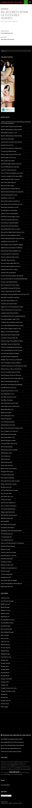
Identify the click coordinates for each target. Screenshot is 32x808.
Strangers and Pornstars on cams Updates (16, 735)
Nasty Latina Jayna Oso (7, 465)
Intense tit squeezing (6, 418)
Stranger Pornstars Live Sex (8, 691)
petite (15, 774)
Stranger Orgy (4, 685)
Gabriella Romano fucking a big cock (10, 188)
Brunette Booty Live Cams (8, 619)
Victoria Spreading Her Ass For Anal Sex (11, 350)
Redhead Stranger (5, 654)
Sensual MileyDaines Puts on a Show (10, 229)
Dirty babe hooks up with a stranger (10, 481)
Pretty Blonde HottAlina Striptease (10, 353)
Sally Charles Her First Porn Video (10, 285)
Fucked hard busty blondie (8, 546)
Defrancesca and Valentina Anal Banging (11, 384)
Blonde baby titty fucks (7, 586)
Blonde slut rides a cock (7, 565)
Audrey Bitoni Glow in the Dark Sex (10, 406)
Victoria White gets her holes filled (10, 167)
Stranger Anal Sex (5, 663)
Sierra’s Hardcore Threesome (8, 505)
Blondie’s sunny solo (6, 487)
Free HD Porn (15, 803)
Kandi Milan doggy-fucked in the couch (11, 163)
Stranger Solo (4, 697)
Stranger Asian (5, 666)
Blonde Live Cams (5, 610)
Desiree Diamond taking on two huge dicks (12, 191)
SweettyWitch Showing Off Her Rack (10, 288)
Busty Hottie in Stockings (7, 477)
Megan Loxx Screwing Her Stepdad (10, 331)
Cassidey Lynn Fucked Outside (9, 303)
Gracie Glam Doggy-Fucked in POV (10, 319)
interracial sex (28, 767)
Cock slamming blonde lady (8, 509)
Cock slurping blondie (6, 574)
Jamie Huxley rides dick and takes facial (11, 148)
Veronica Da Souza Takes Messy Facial (11, 748)
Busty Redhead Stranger (7, 632)
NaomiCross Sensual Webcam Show (10, 235)
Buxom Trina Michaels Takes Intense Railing (12, 745)
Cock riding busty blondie (7, 422)
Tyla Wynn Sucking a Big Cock (9, 568)
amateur (14, 769)
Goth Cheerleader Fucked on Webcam (11, 362)
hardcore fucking (6, 761)
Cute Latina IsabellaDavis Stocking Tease (11, 347)
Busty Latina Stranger (6, 629)
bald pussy (16, 763)
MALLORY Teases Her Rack (8, 260)
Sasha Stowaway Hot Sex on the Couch (11, 375)
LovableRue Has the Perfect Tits (9, 241)
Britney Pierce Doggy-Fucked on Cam (11, 328)
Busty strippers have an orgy (8, 157)
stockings (28, 766)
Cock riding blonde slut (7, 540)
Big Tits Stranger (5, 607)
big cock (7, 772)
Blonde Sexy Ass (5, 616)
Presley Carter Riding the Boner (9, 282)
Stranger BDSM (5, 669)
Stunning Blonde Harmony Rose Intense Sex (12, 742)
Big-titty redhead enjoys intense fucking (11, 129)
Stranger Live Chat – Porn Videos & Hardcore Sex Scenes (12, 2)
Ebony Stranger (5, 635)
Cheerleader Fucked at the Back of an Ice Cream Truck (15, 294)
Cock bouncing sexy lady (7, 474)
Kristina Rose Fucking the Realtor (10, 223)
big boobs (20, 774)
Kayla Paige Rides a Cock (7, 394)
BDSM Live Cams (5, 604)
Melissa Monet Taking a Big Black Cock (11, 251)
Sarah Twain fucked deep (7, 139)
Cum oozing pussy (5, 456)
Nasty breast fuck (5, 459)
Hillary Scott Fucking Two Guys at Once (11, 310)
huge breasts (3, 769)
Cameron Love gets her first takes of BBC (11, 176)
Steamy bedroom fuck (6, 462)
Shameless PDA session (7, 471)
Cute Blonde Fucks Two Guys (8, 387)
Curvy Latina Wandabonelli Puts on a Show (12, 325)
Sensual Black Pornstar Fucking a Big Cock (12, 378)
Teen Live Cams (5, 703)
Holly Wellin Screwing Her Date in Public (12, 739)
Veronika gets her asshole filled (9, 210)
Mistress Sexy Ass (5, 644)
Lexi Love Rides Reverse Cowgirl (9, 490)
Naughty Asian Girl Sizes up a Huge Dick (11, 359)
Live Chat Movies (5, 785)
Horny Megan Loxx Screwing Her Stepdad (12, 244)
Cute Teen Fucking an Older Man (9, 338)
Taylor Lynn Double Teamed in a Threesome (12, 543)
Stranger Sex (4, 9)
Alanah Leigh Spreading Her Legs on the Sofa (12, 238)
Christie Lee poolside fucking (8, 151)
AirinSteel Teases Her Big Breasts (9, 356)
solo (7, 769)
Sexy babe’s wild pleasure (7, 38)
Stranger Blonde (5, 675)
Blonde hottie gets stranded (8, 440)
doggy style (14, 764)
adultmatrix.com (4, 764)
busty (17, 761)
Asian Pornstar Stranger (7, 601)
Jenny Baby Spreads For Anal (8, 397)
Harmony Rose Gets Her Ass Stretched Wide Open (14, 278)
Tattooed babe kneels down (8, 425)
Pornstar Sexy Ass (5, 647)
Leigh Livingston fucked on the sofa (10, 179)
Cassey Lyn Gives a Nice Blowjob (9, 213)
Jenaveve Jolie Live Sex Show (8, 272)
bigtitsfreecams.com (5, 766)
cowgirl (2, 763)
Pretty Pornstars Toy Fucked (8, 552)
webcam (28, 769)
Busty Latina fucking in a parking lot (10, 201)
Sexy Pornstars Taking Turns (8, 502)
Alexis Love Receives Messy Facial (10, 257)
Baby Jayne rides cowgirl (7, 185)
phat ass (12, 763)
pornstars (18, 769)
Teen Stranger (4, 706)
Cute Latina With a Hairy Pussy (9, 443)
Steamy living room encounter (9, 468)
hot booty (25, 772)
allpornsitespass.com (21, 764)
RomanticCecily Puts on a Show (9, 269)
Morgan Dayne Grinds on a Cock (9, 390)
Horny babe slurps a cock (7, 415)
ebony (10, 767)
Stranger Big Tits (5, 672)
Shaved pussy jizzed (6, 412)
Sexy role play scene (6, 493)
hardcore (14, 771)
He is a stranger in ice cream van (9, 431)
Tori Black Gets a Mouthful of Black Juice (11, 322)
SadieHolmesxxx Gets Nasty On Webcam (11, 247)
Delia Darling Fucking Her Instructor (10, 266)
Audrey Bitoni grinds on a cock (9, 132)
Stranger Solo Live (5, 700)
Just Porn (20, 803)
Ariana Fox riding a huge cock (8, 170)
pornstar (23, 769)
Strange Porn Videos (4, 803)
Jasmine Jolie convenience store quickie (11, 126)
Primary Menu (30, 2)
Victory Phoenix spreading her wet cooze (12, 173)
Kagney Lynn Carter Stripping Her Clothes (12, 306)
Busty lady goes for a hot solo (8, 555)
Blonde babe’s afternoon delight (9, 450)
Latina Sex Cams (5, 641)
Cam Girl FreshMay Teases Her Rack (10, 372)
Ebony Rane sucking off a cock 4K (10, 207)
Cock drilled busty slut (7, 32)
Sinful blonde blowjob (6, 446)
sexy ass (3, 772)
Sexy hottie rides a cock (7, 496)
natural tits (22, 767)
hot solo (24, 766)
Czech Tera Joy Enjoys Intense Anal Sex (11, 751)
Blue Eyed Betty (5, 521)
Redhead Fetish (5, 650)
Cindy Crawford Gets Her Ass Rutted (10, 291)
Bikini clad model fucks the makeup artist (12, 428)
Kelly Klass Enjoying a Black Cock (10, 219)
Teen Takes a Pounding (7, 400)
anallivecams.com (18, 766)
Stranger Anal (4, 660)
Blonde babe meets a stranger (8, 434)
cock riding (7, 774)
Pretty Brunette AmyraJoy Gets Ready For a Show (14, 366)
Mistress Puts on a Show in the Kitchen (11, 369)
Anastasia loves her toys (7, 145)
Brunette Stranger (5, 626)
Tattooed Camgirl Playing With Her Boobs (12, 341)
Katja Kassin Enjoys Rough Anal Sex (10, 334)
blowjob (18, 767)
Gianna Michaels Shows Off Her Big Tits (11, 583)
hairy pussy (14, 767)
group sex (12, 774)
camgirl (20, 761)
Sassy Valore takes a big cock (8, 182)
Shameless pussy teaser (7, 558)
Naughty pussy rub (6, 577)
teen (2, 761)
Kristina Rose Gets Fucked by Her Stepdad (12, 275)
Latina (9, 764)
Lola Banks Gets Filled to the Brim (10, 313)
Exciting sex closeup (6, 561)
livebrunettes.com (26, 761)
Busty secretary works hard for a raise (11, 154)
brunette (11, 766)
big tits (21, 772)
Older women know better (8, 160)
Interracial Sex (4, 638)
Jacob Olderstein (13, 21)
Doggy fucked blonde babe (8, 512)
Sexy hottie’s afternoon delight (9, 580)
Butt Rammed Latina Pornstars (9, 515)
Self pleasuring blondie (7, 518)
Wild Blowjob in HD (6, 453)
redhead (10, 769)
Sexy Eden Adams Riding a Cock (9, 300)
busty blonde (13, 761)
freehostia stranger (4, 801)
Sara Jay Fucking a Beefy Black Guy (10, 263)
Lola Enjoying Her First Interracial (10, 254)
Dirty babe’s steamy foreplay (8, 524)
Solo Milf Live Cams (6, 657)
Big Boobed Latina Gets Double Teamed (11, 530)
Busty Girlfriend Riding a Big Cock (10, 381)
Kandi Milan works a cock (7, 198)
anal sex (25, 763)
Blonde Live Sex (5, 613)
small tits (3, 767)
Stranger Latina (5, 682)
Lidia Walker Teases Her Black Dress (10, 344)
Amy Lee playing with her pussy (9, 195)
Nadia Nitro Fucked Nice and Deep (10, 297)
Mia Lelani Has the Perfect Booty (9, 226)
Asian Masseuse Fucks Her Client (9, 403)
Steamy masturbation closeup (8, 484)
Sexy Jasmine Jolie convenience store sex (11, 204)
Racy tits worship (5, 571)
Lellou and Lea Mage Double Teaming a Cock (12, 232)
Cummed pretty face (6, 537)
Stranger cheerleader (6, 678)
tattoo (7, 767)
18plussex (10, 803)
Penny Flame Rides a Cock (8, 437)
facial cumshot (7, 763)
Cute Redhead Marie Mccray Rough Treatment (13, 316)
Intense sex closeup (6, 499)
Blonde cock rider (5, 549)
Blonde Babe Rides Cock (7, 409)
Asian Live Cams (5, 598)
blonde (21, 763)
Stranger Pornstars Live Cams (8, 688)
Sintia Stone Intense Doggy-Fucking (10, 216)
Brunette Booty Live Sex (7, 623)
